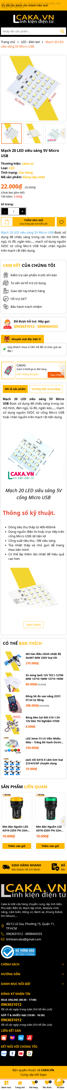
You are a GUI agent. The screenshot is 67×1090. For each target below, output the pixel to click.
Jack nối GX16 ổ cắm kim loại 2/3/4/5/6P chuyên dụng (44, 761)
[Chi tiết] (61, 365)
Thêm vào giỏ (16, 846)
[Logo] (33, 19)
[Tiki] (21, 1037)
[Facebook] (12, 1053)
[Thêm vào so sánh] (28, 803)
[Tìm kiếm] (62, 31)
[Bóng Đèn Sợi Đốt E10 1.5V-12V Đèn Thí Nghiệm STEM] (12, 724)
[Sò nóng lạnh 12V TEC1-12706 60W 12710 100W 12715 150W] (12, 682)
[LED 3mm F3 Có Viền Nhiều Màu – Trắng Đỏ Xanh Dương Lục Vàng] (12, 745)
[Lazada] (12, 1037)
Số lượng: (7, 204)
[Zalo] (4, 1053)
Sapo (43, 1075)
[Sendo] (30, 1037)
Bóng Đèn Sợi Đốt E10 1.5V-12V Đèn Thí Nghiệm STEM (43, 719)
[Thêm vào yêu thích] (61, 221)
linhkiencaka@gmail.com (23, 939)
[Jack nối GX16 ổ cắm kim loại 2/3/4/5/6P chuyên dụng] (12, 767)
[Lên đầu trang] (59, 1071)
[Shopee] (4, 1037)
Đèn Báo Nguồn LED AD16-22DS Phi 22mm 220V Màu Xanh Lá (50, 828)
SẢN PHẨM (24, 786)
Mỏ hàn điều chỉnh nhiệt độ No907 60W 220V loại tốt (43, 655)
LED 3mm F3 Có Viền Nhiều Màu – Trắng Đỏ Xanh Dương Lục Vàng (44, 740)
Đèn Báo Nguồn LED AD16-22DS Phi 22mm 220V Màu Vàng (16, 828)
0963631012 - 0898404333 (36, 326)
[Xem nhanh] (28, 809)
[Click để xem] (33, 88)
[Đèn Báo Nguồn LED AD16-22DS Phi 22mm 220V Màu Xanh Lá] (50, 807)
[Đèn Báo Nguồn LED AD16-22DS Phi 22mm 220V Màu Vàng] (16, 807)
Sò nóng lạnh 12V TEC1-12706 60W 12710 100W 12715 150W (44, 677)
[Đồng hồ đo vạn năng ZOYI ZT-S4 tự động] (12, 703)
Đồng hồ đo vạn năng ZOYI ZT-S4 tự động (43, 698)
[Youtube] (21, 1053)
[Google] (30, 1053)
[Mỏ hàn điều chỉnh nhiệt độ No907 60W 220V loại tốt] (12, 661)
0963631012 (11, 1004)
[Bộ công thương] (18, 951)
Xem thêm (33, 625)
